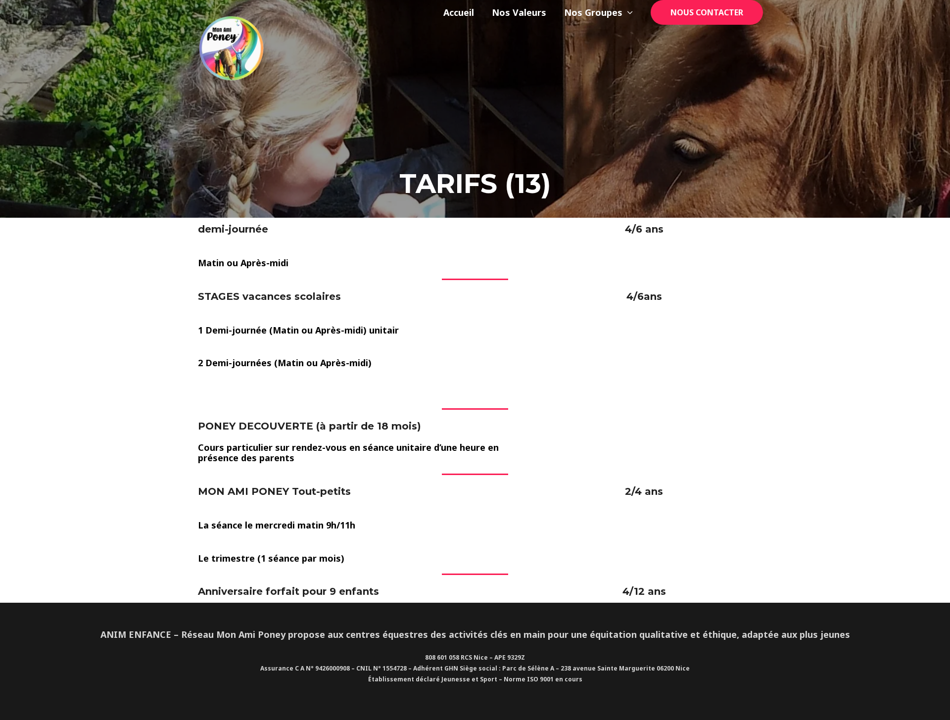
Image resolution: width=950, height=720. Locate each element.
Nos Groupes (593, 12)
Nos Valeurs (519, 12)
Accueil (458, 12)
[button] (707, 12)
